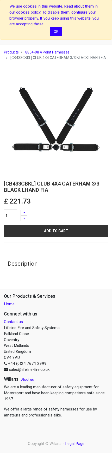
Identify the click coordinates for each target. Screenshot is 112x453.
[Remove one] (24, 218)
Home (9, 304)
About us (27, 380)
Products (11, 52)
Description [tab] (23, 263)
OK (56, 31)
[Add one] (24, 212)
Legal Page (74, 443)
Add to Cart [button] (56, 231)
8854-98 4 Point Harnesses (47, 52)
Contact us (13, 321)
